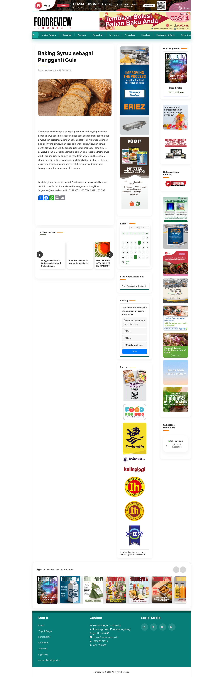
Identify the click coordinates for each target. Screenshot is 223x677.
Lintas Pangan (49, 35)
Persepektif (44, 636)
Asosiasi (82, 35)
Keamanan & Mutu (165, 35)
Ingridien (114, 35)
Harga (129, 338)
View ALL (127, 262)
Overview (66, 35)
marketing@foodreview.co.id (132, 554)
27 (135, 257)
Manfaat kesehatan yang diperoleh (134, 322)
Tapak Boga (45, 631)
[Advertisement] (75, 211)
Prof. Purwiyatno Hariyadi (134, 286)
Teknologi (130, 35)
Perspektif (98, 35)
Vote (135, 351)
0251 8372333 (101, 641)
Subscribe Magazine (49, 660)
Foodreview (99, 672)
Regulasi (145, 35)
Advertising (186, 35)
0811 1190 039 (99, 645)
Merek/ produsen (134, 345)
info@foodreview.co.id (106, 637)
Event (41, 625)
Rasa (128, 331)
